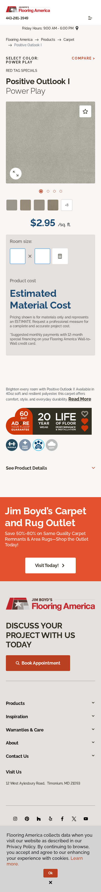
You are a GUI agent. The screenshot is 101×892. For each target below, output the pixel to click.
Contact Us (17, 756)
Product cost (23, 280)
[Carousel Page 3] (54, 191)
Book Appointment (41, 663)
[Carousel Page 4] (61, 191)
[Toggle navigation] (90, 18)
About (12, 742)
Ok (50, 873)
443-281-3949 (17, 18)
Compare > (83, 58)
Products (48, 40)
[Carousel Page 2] (48, 191)
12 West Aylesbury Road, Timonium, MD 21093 (43, 783)
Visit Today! (47, 565)
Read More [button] (79, 398)
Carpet (68, 40)
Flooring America (19, 40)
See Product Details (26, 468)
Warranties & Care (25, 729)
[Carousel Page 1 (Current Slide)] (41, 191)
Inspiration (17, 716)
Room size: (21, 241)
